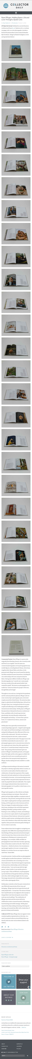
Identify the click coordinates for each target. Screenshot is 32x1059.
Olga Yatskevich (6, 23)
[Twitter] (2, 927)
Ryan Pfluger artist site (7, 955)
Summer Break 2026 (7, 1020)
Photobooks (14, 23)
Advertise (19, 1046)
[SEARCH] (28, 1055)
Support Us (19, 1044)
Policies (19, 1048)
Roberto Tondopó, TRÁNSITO (7, 1034)
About (3, 1044)
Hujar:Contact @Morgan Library (7, 1030)
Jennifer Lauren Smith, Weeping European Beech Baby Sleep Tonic (15, 1032)
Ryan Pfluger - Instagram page (9, 957)
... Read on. (23, 1027)
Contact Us (4, 1046)
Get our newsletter (11, 1052)
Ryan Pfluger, (14, 929)
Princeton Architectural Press (9, 947)
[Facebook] (5, 927)
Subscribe (3, 1048)
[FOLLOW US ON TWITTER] (2, 1052)
